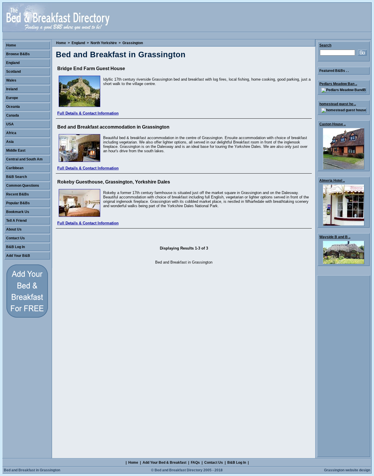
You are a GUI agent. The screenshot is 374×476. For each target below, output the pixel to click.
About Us (14, 229)
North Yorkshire (104, 43)
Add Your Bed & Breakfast (164, 463)
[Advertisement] (343, 366)
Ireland (12, 89)
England (78, 43)
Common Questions (22, 186)
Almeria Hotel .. (332, 181)
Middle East (15, 150)
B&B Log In (15, 247)
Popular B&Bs (18, 203)
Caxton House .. (332, 124)
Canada (12, 115)
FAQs (195, 463)
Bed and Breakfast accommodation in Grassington (113, 126)
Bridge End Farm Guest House (91, 68)
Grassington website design (347, 470)
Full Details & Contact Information (88, 113)
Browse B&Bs (18, 54)
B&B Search (16, 177)
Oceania (13, 107)
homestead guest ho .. (337, 104)
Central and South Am (24, 159)
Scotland (13, 72)
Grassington (132, 43)
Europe (12, 98)
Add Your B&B (18, 256)
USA (10, 124)
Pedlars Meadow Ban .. (338, 84)
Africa (11, 133)
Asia (10, 142)
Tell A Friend (16, 221)
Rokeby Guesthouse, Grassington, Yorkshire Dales (113, 181)
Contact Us (15, 238)
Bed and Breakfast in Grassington (32, 470)
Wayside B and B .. (334, 237)
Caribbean (14, 168)
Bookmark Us (17, 212)
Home (61, 43)
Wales (11, 80)
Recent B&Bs (17, 194)
